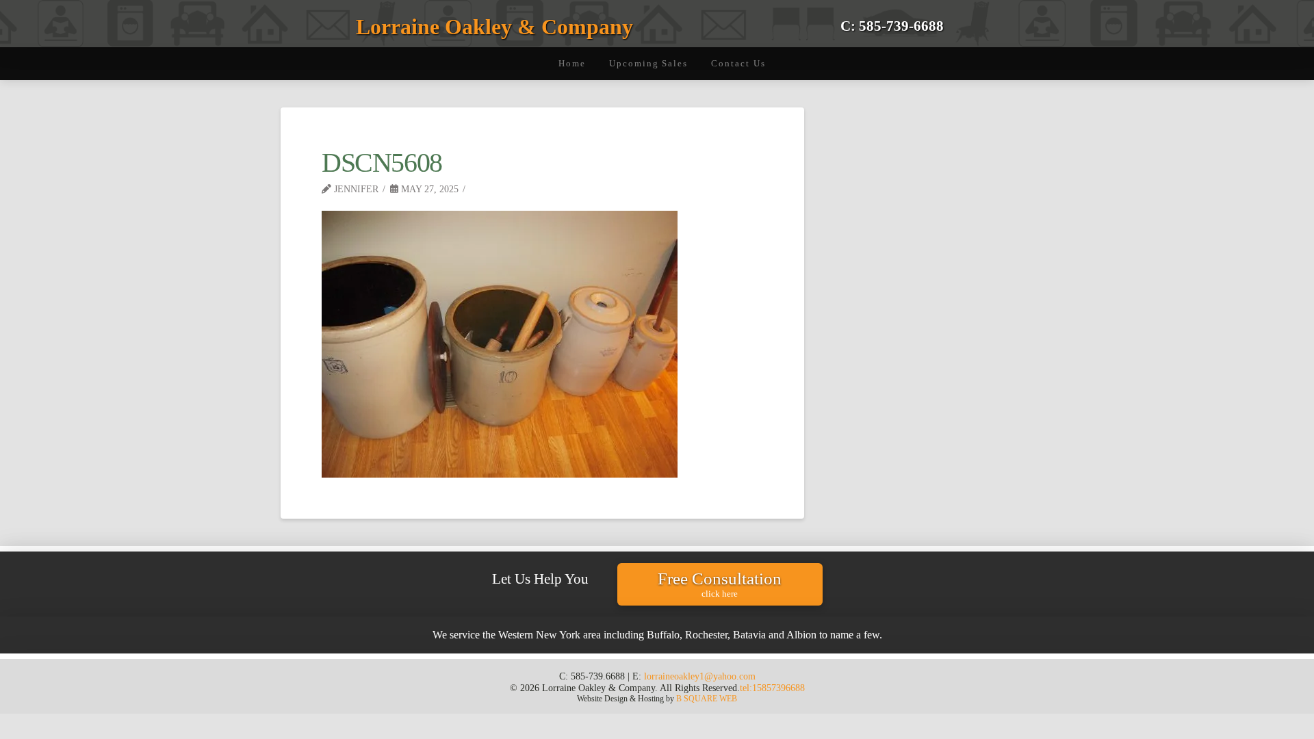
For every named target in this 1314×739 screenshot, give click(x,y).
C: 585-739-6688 (892, 26)
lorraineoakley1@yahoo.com (700, 676)
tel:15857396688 (772, 687)
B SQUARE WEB (706, 698)
